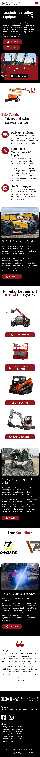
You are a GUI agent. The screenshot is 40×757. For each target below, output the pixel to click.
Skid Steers (21, 403)
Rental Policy (27, 752)
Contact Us (20, 76)
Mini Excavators (21, 437)
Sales (13, 47)
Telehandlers (21, 334)
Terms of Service (20, 754)
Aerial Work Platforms (21, 367)
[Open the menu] (37, 3)
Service (13, 626)
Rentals (14, 41)
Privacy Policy (14, 752)
